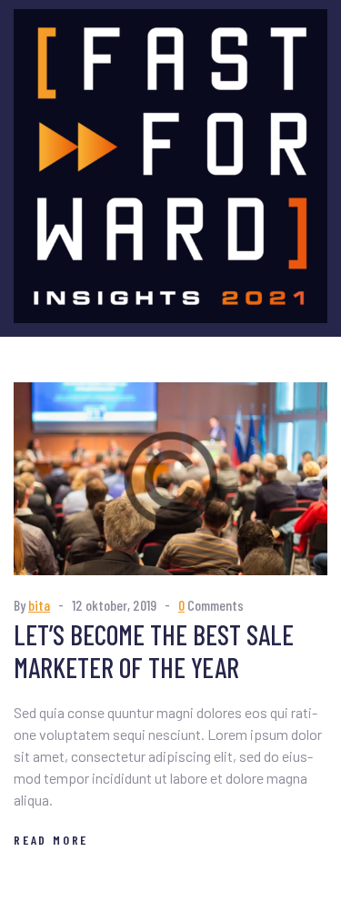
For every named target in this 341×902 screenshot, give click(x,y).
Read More (51, 839)
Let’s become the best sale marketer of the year (154, 651)
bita (39, 604)
